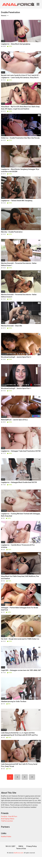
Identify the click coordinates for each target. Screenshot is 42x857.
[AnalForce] (17, 4)
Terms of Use (21, 848)
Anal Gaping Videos (7, 819)
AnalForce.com (18, 853)
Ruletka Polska (6, 836)
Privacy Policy (31, 846)
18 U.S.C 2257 (10, 846)
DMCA (21, 846)
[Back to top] (38, 852)
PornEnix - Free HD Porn (9, 816)
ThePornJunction (7, 821)
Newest (3, 15)
